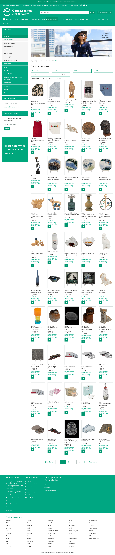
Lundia (50, 536)
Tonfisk (91, 523)
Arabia (8, 525)
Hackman (30, 525)
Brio (7, 531)
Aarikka (8, 520)
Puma (70, 533)
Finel (7, 544)
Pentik (70, 528)
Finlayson (9, 546)
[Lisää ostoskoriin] (32, 115)
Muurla (50, 546)
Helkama (29, 533)
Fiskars (29, 520)
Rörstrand (72, 544)
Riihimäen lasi (73, 538)
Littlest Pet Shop (53, 531)
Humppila (30, 541)
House (29, 538)
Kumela (50, 523)
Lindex (50, 528)
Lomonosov (51, 533)
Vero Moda (92, 533)
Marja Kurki (51, 541)
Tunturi (91, 525)
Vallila (91, 531)
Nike (70, 523)
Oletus (50, 78)
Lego (49, 525)
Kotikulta (50, 520)
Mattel (50, 544)
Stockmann (93, 520)
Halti (28, 528)
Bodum (8, 528)
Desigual (8, 533)
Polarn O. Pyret (73, 531)
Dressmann (9, 536)
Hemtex (29, 536)
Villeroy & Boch (94, 538)
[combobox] (67, 12)
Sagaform (72, 546)
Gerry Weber (31, 523)
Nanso (70, 520)
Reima (71, 536)
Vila (90, 536)
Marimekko (51, 538)
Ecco (7, 538)
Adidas (8, 523)
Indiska (29, 546)
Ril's (70, 541)
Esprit (7, 541)
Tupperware (93, 528)
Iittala (28, 544)
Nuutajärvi (72, 525)
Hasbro (29, 531)
